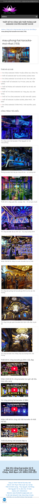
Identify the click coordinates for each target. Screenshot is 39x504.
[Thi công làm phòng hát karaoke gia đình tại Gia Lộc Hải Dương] (19, 277)
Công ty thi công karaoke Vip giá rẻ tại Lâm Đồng (21, 29)
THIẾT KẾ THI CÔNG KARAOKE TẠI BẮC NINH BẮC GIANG (19, 96)
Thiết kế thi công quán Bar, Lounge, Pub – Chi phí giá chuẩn (19, 202)
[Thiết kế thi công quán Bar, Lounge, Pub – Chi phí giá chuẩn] (19, 188)
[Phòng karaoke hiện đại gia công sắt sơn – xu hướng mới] (19, 158)
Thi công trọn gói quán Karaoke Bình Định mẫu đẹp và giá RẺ (18, 323)
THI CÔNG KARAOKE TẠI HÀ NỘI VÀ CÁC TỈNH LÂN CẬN (18, 79)
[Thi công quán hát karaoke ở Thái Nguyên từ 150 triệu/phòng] (19, 127)
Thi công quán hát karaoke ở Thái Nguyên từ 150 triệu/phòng (16, 141)
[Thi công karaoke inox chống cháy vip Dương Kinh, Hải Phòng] (19, 340)
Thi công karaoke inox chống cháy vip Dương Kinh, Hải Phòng (17, 354)
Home (3, 29)
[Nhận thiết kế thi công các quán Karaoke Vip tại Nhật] (19, 247)
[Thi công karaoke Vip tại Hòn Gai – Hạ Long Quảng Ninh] (19, 218)
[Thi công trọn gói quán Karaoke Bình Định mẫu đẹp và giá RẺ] (19, 308)
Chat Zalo (4, 502)
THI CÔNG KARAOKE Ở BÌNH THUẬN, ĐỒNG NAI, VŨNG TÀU (20, 73)
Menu (4, 17)
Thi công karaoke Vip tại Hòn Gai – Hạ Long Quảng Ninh (18, 231)
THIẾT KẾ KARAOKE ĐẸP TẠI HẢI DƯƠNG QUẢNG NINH (18, 76)
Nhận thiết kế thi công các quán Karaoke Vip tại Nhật (17, 261)
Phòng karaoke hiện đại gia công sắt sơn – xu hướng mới (18, 172)
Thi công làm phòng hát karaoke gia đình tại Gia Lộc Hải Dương (18, 291)
